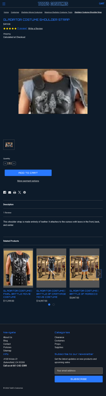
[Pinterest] (24, 192)
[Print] (14, 192)
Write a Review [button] (35, 28)
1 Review (7, 212)
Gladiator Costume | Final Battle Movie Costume (17, 293)
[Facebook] (4, 192)
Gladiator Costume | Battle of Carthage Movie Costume (51, 293)
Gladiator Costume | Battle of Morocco (84, 292)
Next (99, 273)
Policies (7, 347)
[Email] (9, 192)
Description (8, 204)
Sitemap (7, 350)
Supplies (59, 347)
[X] (19, 192)
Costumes (60, 340)
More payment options (28, 181)
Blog (5, 340)
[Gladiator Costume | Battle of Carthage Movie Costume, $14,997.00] (51, 268)
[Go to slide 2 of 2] (54, 304)
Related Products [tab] (11, 241)
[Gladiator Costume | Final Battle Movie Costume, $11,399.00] (18, 268)
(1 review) (22, 28)
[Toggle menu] (4, 4)
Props (58, 344)
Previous (3, 273)
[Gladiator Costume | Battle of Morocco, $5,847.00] (84, 268)
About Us (7, 337)
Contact (7, 344)
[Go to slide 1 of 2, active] (49, 304)
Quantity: (6, 159)
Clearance (59, 337)
